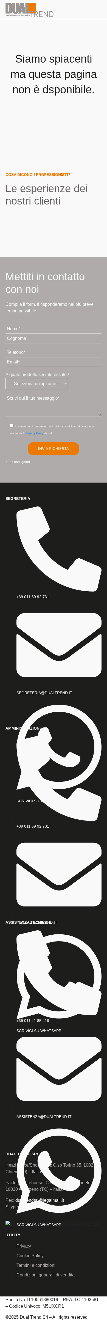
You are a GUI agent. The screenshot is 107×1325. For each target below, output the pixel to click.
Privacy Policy (35, 433)
